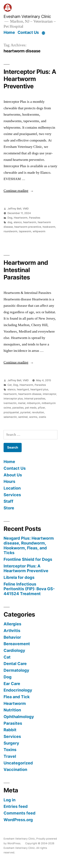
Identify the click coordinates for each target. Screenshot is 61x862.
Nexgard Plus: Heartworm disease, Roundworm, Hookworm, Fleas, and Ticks (29, 545)
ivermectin (10, 403)
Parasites (34, 217)
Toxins (10, 749)
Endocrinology (18, 690)
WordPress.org (18, 819)
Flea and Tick (17, 696)
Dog (9, 217)
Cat (9, 384)
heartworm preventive (27, 226)
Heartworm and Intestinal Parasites (26, 270)
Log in (9, 799)
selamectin (10, 416)
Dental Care (15, 663)
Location (12, 488)
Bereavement (17, 643)
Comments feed (19, 813)
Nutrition (12, 709)
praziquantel (11, 412)
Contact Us (28, 32)
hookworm (49, 226)
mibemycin (33, 403)
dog (9, 222)
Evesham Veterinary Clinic (27, 16)
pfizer (41, 407)
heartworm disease (29, 394)
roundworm (10, 231)
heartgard (23, 389)
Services (12, 494)
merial (21, 403)
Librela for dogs (19, 577)
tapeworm (25, 231)
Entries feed (16, 806)
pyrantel (25, 412)
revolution (38, 412)
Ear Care (12, 683)
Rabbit (10, 729)
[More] (43, 33)
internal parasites (34, 398)
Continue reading (19, 190)
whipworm (39, 231)
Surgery (11, 743)
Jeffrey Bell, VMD (18, 208)
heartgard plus (39, 389)
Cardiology (14, 650)
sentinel (23, 416)
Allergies (12, 623)
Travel (10, 756)
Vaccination (15, 769)
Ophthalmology (19, 716)
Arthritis (12, 630)
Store (9, 507)
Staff (8, 501)
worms (33, 416)
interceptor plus (13, 398)
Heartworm (20, 217)
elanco (18, 222)
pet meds (30, 407)
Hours (9, 481)
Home (9, 32)
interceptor (49, 394)
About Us (13, 474)
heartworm (29, 222)
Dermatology (16, 670)
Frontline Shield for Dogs (28, 559)
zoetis (42, 416)
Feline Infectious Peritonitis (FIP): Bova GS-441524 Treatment (29, 589)
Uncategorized (18, 763)
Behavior (12, 637)
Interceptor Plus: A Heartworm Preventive (30, 79)
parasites (18, 407)
